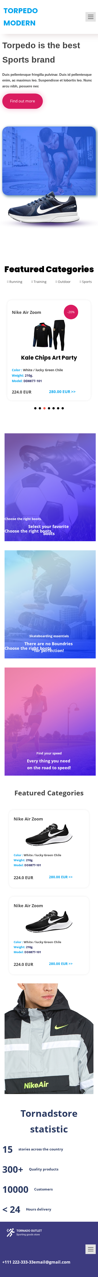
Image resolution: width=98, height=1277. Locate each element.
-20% (71, 312)
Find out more (22, 101)
